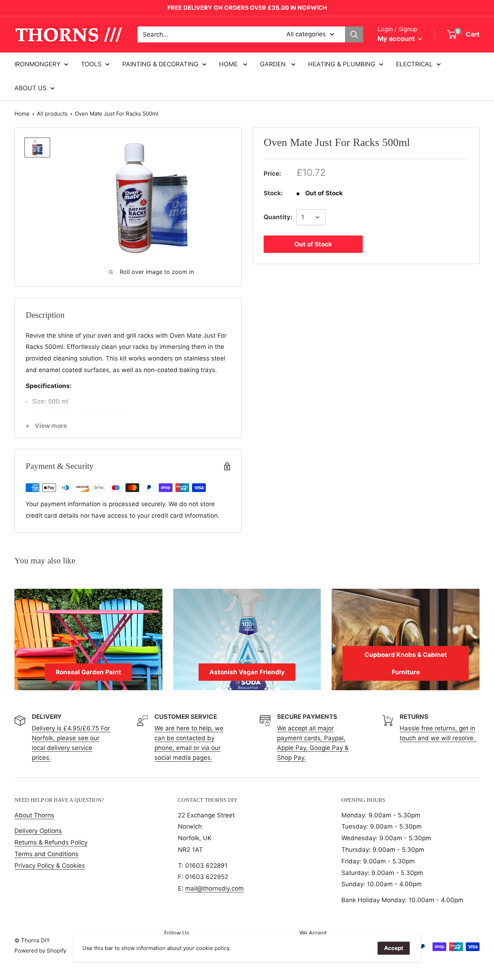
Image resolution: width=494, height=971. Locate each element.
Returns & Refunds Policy (51, 842)
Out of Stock (313, 244)
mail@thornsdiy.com (214, 888)
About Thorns (34, 815)
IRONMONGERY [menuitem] (37, 64)
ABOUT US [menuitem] (30, 88)
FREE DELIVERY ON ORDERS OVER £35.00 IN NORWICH (247, 7)
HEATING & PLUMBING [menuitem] (341, 64)
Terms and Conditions (46, 854)
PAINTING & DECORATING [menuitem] (160, 64)
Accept (393, 948)
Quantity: (278, 217)
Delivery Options (38, 830)
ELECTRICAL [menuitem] (414, 64)
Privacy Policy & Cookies (49, 865)
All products (52, 113)
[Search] (354, 34)
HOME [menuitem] (229, 64)
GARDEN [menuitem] (274, 64)
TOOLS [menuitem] (91, 64)
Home (22, 113)
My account (397, 38)
